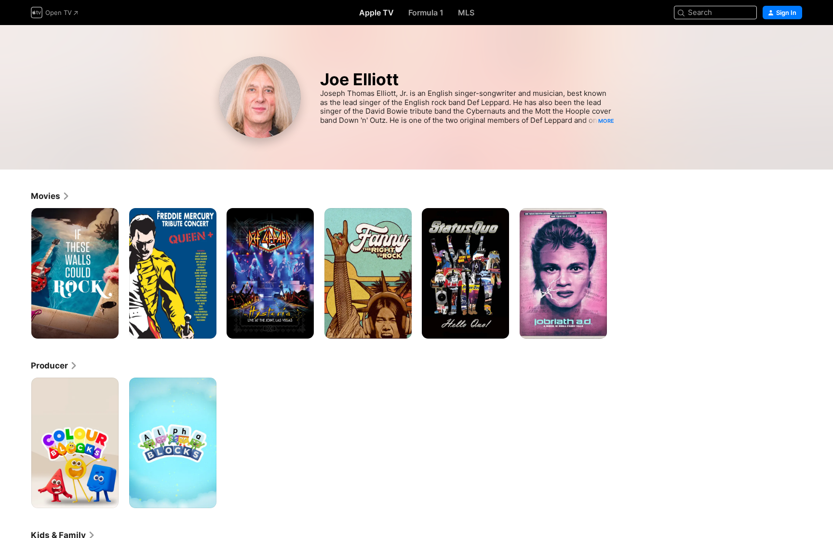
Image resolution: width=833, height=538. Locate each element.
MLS (466, 12)
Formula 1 (425, 12)
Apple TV (376, 12)
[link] (50, 196)
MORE (606, 121)
